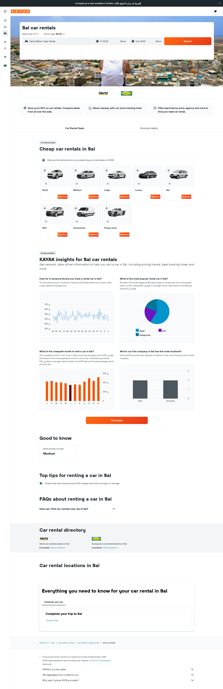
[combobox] (30, 33)
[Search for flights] (5, 21)
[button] (219, 3)
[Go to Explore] (5, 42)
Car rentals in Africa (66, 643)
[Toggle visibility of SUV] (162, 330)
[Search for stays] (5, 27)
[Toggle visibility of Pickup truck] (143, 334)
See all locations (57, 548)
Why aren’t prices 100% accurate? (60, 680)
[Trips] (5, 57)
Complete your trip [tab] (53, 602)
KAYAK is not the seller (54, 669)
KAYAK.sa (43, 643)
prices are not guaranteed (99, 660)
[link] (117, 420)
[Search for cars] (5, 33)
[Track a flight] (5, 48)
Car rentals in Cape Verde (88, 643)
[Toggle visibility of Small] (140, 330)
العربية (138, 3)
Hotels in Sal (52, 620)
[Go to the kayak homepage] (20, 11)
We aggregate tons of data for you (60, 674)
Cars (52, 643)
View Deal (62, 196)
